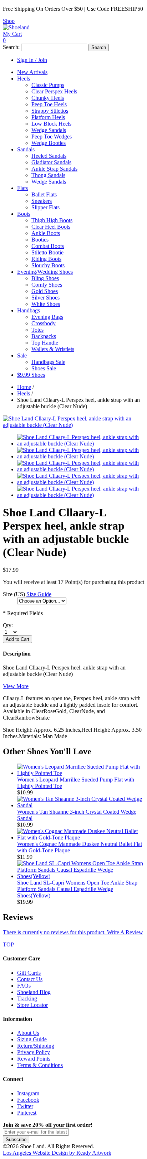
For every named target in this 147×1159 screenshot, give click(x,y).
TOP (8, 944)
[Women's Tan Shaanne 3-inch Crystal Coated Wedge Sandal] (80, 805)
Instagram (28, 1093)
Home (24, 387)
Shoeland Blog (34, 992)
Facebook (28, 1100)
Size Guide (38, 594)
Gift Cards (29, 973)
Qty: (8, 625)
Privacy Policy (33, 1052)
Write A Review (73, 932)
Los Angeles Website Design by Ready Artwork (57, 1153)
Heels (23, 393)
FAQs (24, 986)
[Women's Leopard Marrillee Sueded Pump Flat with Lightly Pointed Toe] (80, 773)
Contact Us (29, 979)
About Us (28, 1033)
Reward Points (33, 1059)
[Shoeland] (16, 27)
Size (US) (14, 594)
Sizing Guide (32, 1039)
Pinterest (26, 1113)
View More (16, 686)
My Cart (12, 34)
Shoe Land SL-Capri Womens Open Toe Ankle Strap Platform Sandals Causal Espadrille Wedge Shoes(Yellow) (77, 889)
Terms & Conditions (40, 1065)
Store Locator (32, 1005)
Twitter (25, 1106)
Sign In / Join (32, 60)
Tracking (27, 998)
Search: (11, 47)
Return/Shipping (35, 1046)
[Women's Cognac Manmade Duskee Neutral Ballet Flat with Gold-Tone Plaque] (80, 837)
